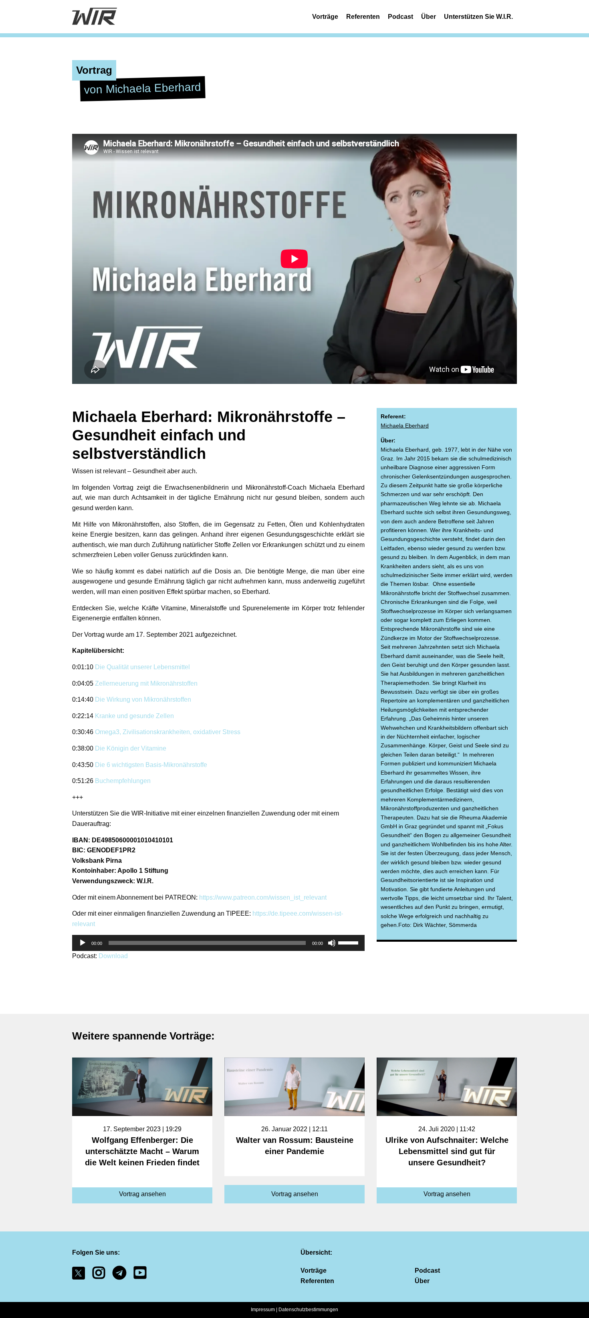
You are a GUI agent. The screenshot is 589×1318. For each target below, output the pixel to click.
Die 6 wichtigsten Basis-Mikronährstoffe (151, 764)
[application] (218, 943)
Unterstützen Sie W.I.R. (478, 16)
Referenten (363, 16)
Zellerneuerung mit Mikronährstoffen (146, 683)
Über (428, 16)
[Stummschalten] (332, 943)
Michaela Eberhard (405, 425)
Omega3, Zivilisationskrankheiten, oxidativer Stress (167, 732)
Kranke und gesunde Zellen (134, 715)
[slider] (349, 942)
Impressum (263, 1309)
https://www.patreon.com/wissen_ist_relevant (263, 897)
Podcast (400, 16)
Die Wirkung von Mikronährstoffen (143, 699)
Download (113, 956)
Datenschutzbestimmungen (308, 1309)
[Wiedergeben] (83, 943)
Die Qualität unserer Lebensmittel (142, 667)
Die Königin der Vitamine (129, 748)
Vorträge (325, 16)
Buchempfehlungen (123, 780)
